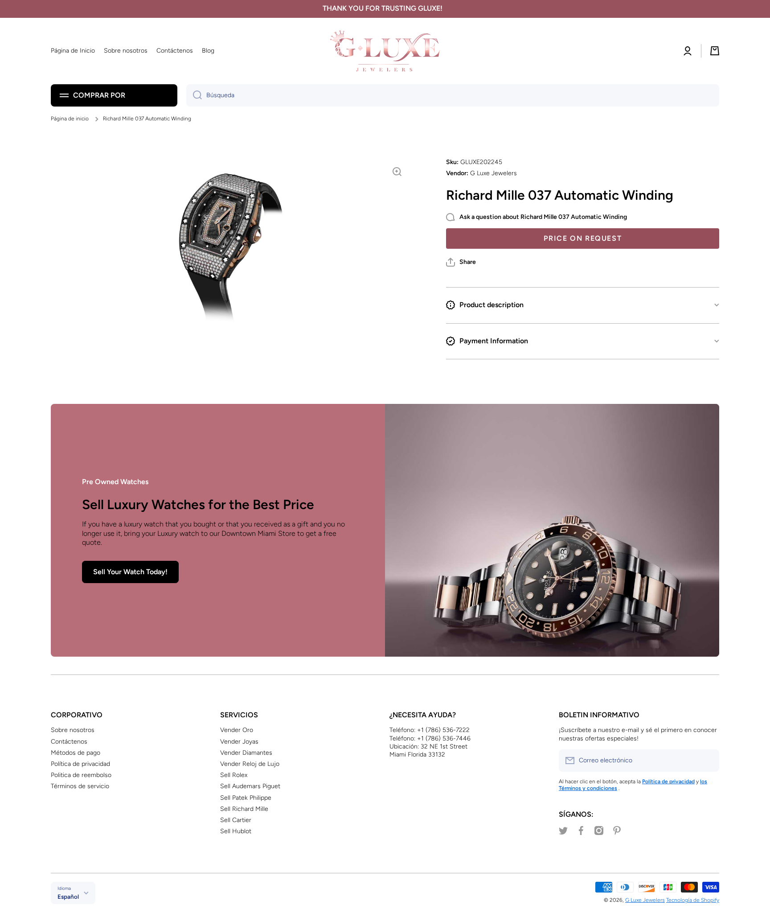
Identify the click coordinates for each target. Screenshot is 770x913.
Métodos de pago (75, 753)
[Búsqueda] (194, 95)
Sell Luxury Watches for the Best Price (198, 504)
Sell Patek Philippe (245, 798)
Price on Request (583, 238)
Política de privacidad (80, 764)
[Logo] (385, 51)
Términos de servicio (80, 786)
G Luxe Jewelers (645, 900)
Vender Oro (236, 730)
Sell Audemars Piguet (250, 786)
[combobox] (452, 95)
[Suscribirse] (708, 760)
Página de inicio (70, 118)
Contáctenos (69, 741)
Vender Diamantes (246, 753)
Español (68, 896)
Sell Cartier (235, 820)
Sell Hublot (235, 831)
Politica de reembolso (81, 775)
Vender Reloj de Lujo (249, 764)
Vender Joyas (239, 741)
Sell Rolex (233, 775)
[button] (461, 262)
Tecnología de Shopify (692, 900)
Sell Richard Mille (244, 809)
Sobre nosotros (72, 730)
